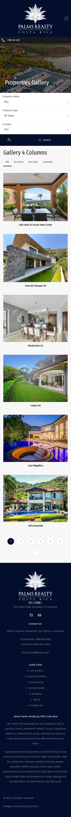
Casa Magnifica (35, 465)
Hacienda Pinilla (36, 676)
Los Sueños (36, 671)
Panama (36, 694)
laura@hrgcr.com (39, 652)
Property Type (10, 110)
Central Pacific (37, 688)
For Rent (19, 161)
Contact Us (36, 705)
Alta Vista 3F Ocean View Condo (35, 225)
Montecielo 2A (35, 346)
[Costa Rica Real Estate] (35, 32)
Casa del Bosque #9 (35, 286)
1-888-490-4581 (13, 40)
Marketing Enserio (28, 806)
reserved (48, 161)
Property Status (10, 96)
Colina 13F (35, 405)
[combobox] (35, 103)
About (36, 699)
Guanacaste (37, 682)
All (7, 161)
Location (6, 124)
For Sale (33, 161)
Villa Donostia (35, 526)
